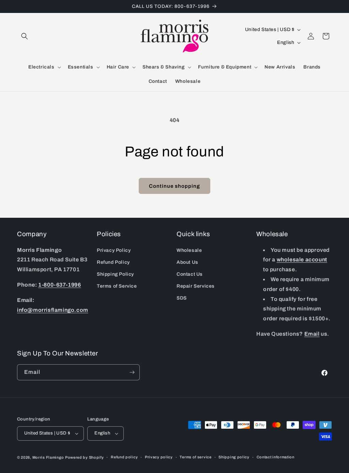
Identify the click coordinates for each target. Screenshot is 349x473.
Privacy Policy (114, 250)
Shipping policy (233, 457)
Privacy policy (159, 457)
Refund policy (124, 457)
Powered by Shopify (84, 457)
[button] (24, 36)
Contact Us (190, 274)
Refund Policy (113, 262)
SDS (182, 298)
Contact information (275, 457)
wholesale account (302, 259)
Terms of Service (117, 286)
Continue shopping (174, 186)
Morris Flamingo (48, 457)
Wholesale (189, 250)
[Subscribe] (131, 372)
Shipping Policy (115, 274)
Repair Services (196, 286)
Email (312, 334)
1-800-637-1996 (59, 285)
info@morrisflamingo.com (52, 310)
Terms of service (195, 457)
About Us (187, 262)
